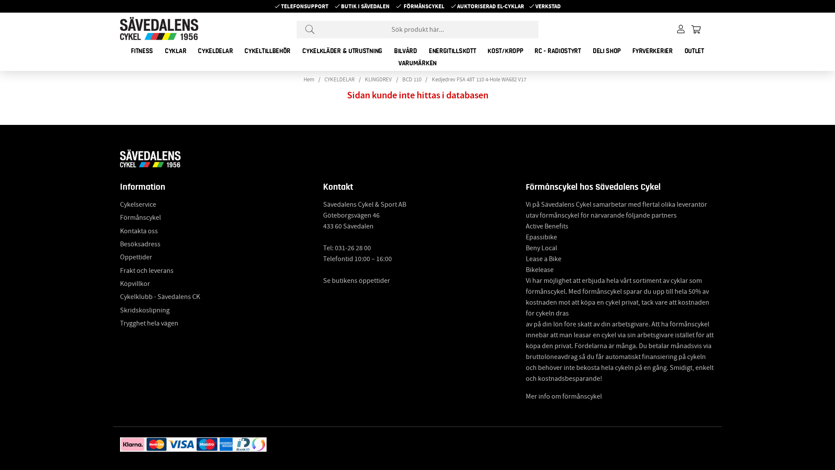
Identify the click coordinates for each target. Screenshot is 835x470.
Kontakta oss (139, 231)
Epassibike (541, 237)
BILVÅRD (405, 50)
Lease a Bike (543, 259)
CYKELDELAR (215, 50)
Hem (309, 79)
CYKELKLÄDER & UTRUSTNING (342, 50)
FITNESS (142, 50)
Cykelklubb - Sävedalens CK (160, 296)
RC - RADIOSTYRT (557, 50)
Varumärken (417, 63)
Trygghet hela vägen (149, 323)
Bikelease (540, 269)
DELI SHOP (607, 50)
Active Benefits (547, 226)
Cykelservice (138, 204)
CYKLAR (175, 50)
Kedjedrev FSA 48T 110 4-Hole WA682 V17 (479, 79)
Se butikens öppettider (356, 280)
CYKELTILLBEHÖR (267, 50)
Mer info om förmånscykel (564, 396)
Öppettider (136, 257)
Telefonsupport (304, 6)
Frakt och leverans (147, 270)
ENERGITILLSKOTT (452, 50)
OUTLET (694, 50)
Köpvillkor (135, 283)
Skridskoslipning (145, 310)
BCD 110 (411, 79)
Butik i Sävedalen (365, 6)
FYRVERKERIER (652, 50)
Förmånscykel (424, 6)
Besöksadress (140, 244)
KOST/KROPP (505, 50)
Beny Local (541, 248)
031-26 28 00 (353, 248)
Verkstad (548, 6)
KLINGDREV (378, 79)
